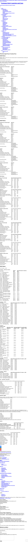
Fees (3, 17)
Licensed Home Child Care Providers (7, 481)
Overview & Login (5, 38)
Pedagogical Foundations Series (7, 44)
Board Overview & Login (6, 47)
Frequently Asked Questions (7, 11)
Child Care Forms (5, 18)
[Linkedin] (0, 447)
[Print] (0, 449)
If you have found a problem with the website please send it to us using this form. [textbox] (12, 525)
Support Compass (5, 25)
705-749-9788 (4, 458)
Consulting (4, 27)
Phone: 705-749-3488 (3, 1)
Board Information (5, 48)
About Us (2, 20)
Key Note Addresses (4, 475)
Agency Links (5, 39)
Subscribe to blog (5, 51)
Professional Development (7, 42)
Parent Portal (2, 5)
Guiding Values (5, 23)
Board (2, 46)
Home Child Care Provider (5, 484)
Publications (3, 470)
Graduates (3, 482)
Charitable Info (5, 22)
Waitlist (4, 12)
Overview (4, 15)
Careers (14, 5)
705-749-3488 (4, 457)
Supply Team (3, 480)
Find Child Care (6, 5)
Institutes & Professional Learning (6, 476)
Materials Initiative (5, 28)
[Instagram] (0, 450)
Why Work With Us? (6, 33)
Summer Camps (5, 13)
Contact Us (10, 5)
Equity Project (3, 467)
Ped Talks (4, 43)
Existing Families (3, 14)
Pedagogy (4, 24)
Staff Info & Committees (6, 45)
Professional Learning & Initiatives (6, 26)
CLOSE (1, 541)
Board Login (3, 495)
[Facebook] (0, 446)
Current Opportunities (6, 32)
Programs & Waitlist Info (6, 37)
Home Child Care (5, 10)
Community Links (5, 40)
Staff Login (3, 494)
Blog (2, 50)
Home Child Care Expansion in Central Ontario (10, 29)
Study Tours (4, 30)
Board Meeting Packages (6, 49)
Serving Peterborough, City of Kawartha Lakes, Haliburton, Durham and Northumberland (13, 0)
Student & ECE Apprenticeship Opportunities (9, 35)
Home (2, 8)
